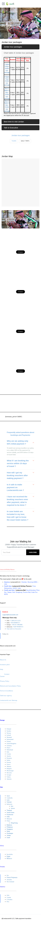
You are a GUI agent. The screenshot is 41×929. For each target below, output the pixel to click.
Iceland (9, 735)
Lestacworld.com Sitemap (8, 700)
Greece (9, 764)
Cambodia (10, 798)
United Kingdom (11, 743)
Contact (6, 674)
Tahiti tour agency (6, 695)
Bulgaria (9, 768)
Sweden (9, 731)
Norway (9, 733)
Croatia (9, 754)
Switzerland (10, 739)
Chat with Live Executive (14, 629)
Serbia (8, 760)
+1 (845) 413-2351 (15, 620)
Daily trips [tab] (25, 141)
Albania (9, 766)
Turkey (9, 777)
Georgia (9, 775)
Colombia (9, 899)
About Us (3, 660)
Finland (9, 729)
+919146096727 (15, 622)
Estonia (9, 762)
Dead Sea (20, 367)
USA (8, 895)
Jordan (20, 218)
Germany (9, 745)
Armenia (9, 779)
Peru (8, 901)
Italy (8, 752)
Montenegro (10, 770)
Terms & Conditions (6, 691)
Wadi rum (20, 288)
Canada (9, 897)
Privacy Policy (4, 681)
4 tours (20, 222)
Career (2, 676)
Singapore (10, 829)
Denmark (9, 737)
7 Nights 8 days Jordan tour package (6, 68)
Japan (8, 796)
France (8, 747)
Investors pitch (5, 664)
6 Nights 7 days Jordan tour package (6, 81)
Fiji (8, 875)
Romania (9, 758)
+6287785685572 (18, 627)
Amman (20, 248)
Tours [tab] (14, 141)
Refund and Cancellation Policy (10, 686)
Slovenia (9, 773)
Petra (20, 327)
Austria (9, 756)
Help (1, 669)
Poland (9, 741)
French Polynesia (12, 877)
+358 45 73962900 (16, 624)
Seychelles (10, 854)
